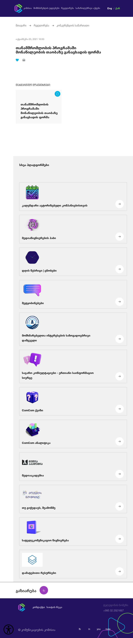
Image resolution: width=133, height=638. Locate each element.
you (99, 629)
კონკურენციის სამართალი (73, 25)
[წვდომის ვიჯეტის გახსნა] (8, 629)
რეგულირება (67, 8)
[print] (24, 60)
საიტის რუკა (54, 607)
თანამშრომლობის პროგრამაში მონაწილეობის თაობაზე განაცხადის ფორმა (58, 49)
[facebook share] (44, 590)
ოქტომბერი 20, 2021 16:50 (30, 38)
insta (108, 629)
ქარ (117, 8)
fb (80, 629)
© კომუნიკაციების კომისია (36, 629)
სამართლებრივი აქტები (88, 8)
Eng (109, 8)
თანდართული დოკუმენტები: (33, 84)
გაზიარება (26, 590)
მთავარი (21, 25)
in (89, 629)
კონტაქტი (38, 607)
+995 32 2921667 (115, 608)
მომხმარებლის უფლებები (46, 8)
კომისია (28, 8)
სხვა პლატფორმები (34, 164)
